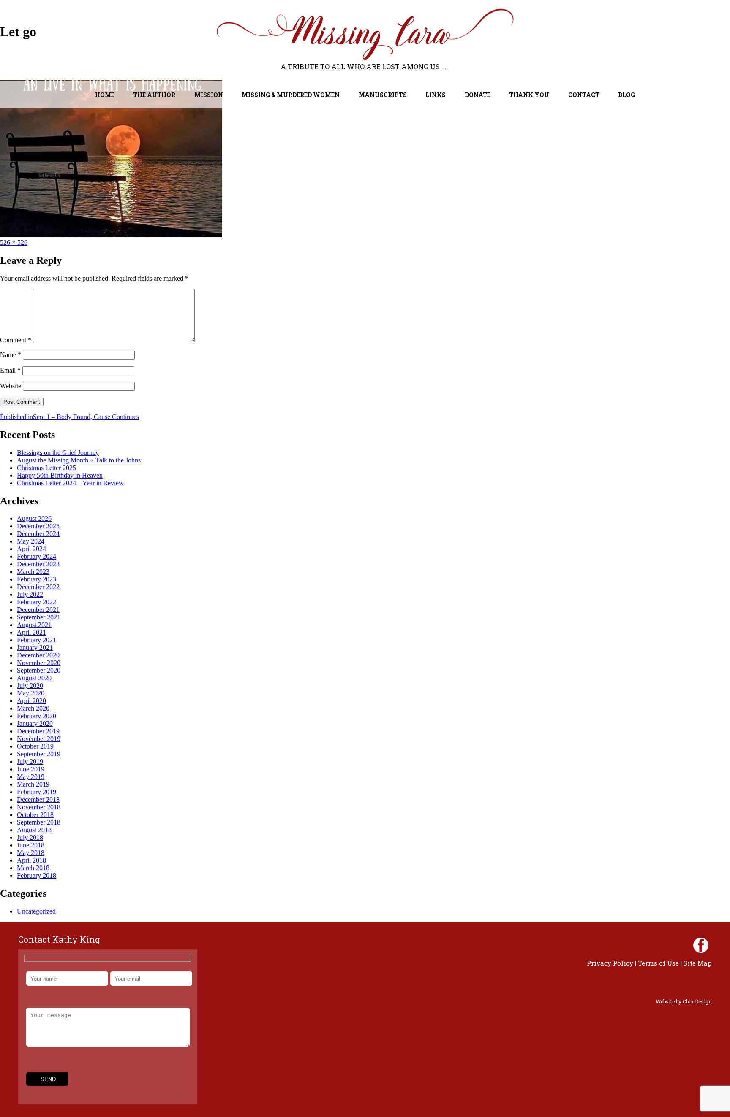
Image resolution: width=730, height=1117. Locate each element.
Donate (477, 95)
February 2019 (36, 791)
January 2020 (35, 723)
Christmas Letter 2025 (46, 467)
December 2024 (38, 533)
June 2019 (30, 769)
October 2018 (35, 814)
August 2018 (34, 829)
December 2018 (38, 799)
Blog (626, 95)
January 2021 (35, 647)
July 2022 (30, 594)
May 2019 (30, 776)
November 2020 (38, 662)
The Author (154, 95)
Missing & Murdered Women (291, 95)
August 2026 (34, 518)
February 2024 (36, 556)
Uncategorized (36, 911)
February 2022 (36, 602)
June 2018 (30, 845)
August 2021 (34, 624)
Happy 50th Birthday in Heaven (60, 475)
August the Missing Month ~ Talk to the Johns (79, 460)
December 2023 (38, 564)
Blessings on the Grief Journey (58, 452)
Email (10, 370)
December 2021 (38, 609)
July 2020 (30, 685)
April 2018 (31, 860)
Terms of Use (658, 963)
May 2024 (30, 541)
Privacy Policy (610, 963)
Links (435, 95)
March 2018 (33, 867)
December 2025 (38, 526)
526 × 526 (13, 242)
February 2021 (36, 640)
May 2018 (30, 852)
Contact (583, 95)
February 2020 (36, 715)
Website (10, 385)
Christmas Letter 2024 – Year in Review (70, 483)
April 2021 (31, 632)
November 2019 (38, 738)
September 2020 (38, 670)
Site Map (698, 963)
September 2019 (38, 753)
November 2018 (38, 807)
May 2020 (30, 693)
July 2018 (30, 837)
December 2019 (38, 731)
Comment (15, 339)
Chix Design (697, 1001)
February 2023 (36, 579)
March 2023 (33, 571)
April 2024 (31, 548)
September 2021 (38, 617)
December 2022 (38, 586)
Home (104, 95)
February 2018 (36, 875)
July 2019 (30, 761)
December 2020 (38, 655)
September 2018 (38, 822)
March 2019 (33, 784)
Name (10, 354)
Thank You (529, 95)
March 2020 (33, 708)
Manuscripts (383, 95)
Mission (208, 95)
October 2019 (35, 746)
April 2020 (31, 700)
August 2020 (34, 678)
